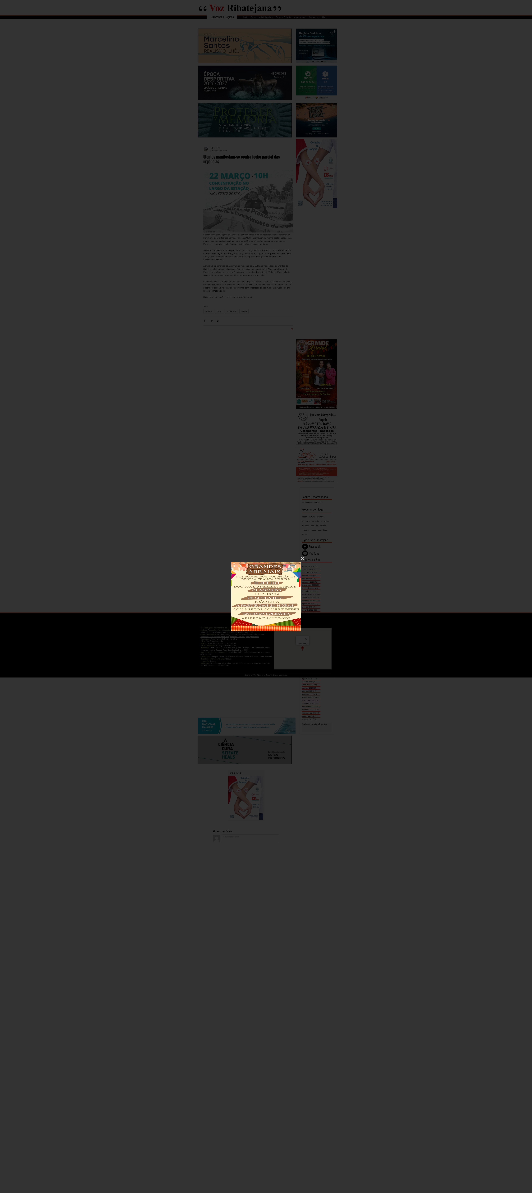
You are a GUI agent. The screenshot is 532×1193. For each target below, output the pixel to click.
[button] (302, 558)
